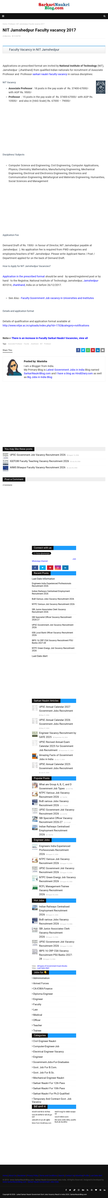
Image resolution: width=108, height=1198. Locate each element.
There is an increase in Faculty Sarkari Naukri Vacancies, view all (50, 338)
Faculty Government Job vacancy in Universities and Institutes (57, 298)
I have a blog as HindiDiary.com (74, 373)
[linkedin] (65, 567)
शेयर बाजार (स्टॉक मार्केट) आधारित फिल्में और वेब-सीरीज (65, 1121)
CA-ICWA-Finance (42, 988)
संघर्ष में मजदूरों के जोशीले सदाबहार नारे (65, 1113)
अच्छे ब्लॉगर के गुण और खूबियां (41, 1120)
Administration (41, 978)
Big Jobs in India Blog (39, 377)
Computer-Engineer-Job (46, 1046)
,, (32, 910)
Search (61, 1176)
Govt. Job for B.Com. (45, 1067)
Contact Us (69, 1176)
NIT (41, 344)
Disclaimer (21, 1176)
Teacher (37, 1025)
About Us (12, 1176)
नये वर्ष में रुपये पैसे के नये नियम (41, 1112)
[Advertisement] (54, 130)
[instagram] (58, 567)
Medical (37, 1014)
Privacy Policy (32, 1176)
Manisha (7, 36)
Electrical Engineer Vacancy (48, 1051)
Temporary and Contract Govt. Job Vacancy (51, 1100)
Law (35, 1009)
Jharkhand (19, 285)
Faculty (26, 344)
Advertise (79, 1176)
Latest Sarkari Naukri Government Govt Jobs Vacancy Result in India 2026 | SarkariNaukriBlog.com (51, 1194)
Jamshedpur (90, 280)
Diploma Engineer (43, 993)
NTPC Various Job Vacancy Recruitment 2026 (53, 604)
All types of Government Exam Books (52, 966)
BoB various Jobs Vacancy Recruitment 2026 (53, 599)
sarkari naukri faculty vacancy (50, 74)
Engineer (38, 999)
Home (5, 1176)
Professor (47, 344)
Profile (86, 1176)
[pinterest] (50, 567)
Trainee (37, 1030)
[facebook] (35, 567)
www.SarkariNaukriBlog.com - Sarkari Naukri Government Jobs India (31, 1182)
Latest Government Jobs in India (65, 369)
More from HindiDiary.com (41, 1123)
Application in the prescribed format (24, 276)
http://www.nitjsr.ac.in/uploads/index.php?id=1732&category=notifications (46, 325)
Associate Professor (15, 344)
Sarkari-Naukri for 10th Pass (49, 1088)
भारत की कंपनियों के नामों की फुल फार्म (42, 1116)
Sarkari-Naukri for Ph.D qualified (51, 1093)
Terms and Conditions (48, 1176)
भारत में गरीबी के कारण (61, 1117)
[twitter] (43, 567)
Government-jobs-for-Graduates (51, 1062)
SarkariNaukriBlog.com (37, 373)
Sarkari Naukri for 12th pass (49, 1083)
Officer (36, 1020)
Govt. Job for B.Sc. (44, 1072)
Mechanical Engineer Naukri (48, 1077)
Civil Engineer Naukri (44, 1041)
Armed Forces (41, 983)
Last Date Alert (43, 968)
